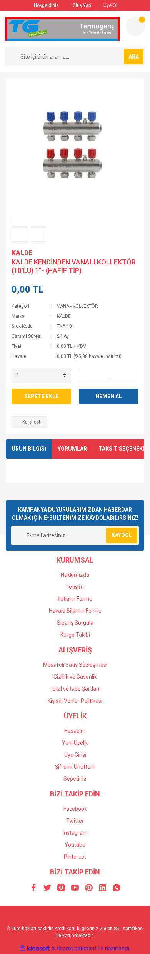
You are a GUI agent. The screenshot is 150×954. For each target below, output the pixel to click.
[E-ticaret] (74, 948)
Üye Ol (109, 5)
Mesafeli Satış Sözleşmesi (75, 665)
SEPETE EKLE (41, 396)
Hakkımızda (75, 575)
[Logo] (62, 29)
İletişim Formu (75, 599)
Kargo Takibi (75, 635)
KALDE (22, 253)
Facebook (75, 809)
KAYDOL (122, 535)
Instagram (75, 833)
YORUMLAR (72, 449)
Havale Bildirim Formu (75, 611)
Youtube (75, 845)
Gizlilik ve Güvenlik (75, 677)
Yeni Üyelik (75, 743)
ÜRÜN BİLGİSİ (29, 449)
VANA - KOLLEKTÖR (77, 306)
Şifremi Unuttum (75, 767)
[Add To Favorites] (108, 375)
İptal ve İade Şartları (75, 689)
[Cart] (135, 26)
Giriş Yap (81, 5)
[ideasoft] (34, 948)
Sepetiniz (75, 779)
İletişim (75, 587)
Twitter (75, 821)
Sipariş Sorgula (75, 623)
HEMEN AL (108, 396)
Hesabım (75, 731)
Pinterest (75, 857)
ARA (133, 57)
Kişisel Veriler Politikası (75, 701)
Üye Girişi (75, 755)
